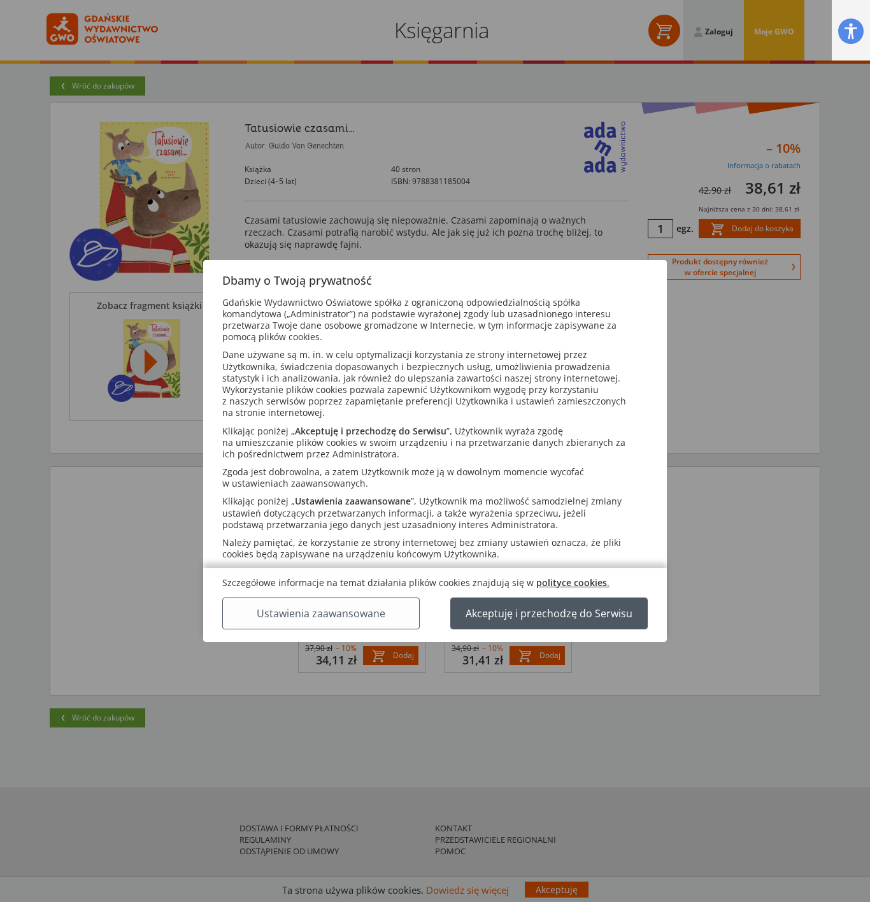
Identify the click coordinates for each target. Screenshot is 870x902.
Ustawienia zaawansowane (321, 613)
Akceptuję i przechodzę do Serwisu (549, 613)
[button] (851, 31)
